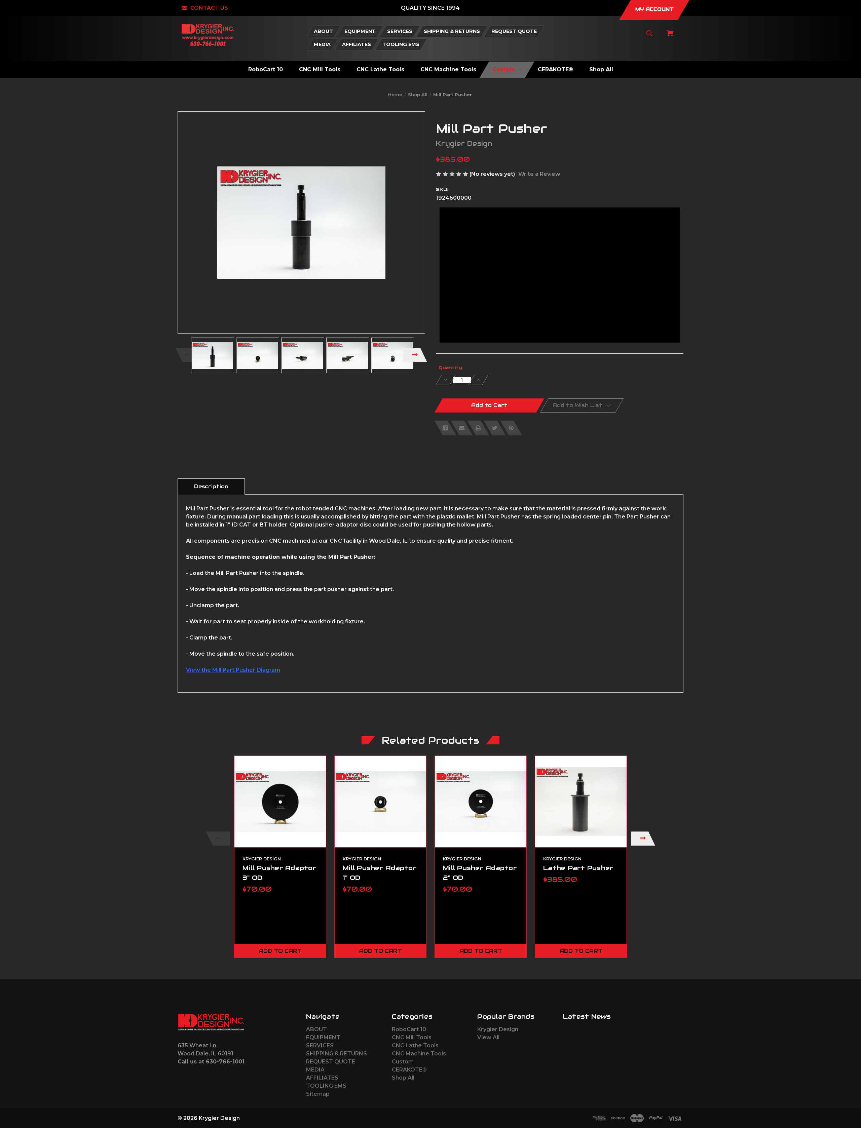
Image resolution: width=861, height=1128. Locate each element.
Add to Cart (280, 951)
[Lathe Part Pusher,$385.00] (581, 801)
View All (488, 1037)
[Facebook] (445, 428)
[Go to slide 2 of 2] (459, 966)
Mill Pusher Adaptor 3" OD (279, 873)
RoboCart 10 (409, 1029)
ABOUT (316, 1029)
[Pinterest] (511, 428)
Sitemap (318, 1094)
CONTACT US (209, 8)
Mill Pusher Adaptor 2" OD (480, 873)
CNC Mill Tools (412, 1037)
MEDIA (315, 1069)
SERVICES (320, 1045)
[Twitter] (494, 428)
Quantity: (451, 368)
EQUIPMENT (323, 1037)
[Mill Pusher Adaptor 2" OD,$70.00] (480, 801)
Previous (188, 355)
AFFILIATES (322, 1078)
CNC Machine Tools (419, 1053)
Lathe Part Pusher (578, 868)
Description (211, 486)
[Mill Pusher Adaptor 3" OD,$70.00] (280, 801)
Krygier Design (497, 1029)
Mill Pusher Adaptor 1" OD (380, 873)
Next (415, 355)
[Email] (461, 428)
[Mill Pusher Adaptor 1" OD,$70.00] (380, 801)
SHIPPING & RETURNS (336, 1053)
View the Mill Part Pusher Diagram (233, 670)
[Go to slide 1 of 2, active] (449, 966)
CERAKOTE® (409, 1069)
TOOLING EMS (326, 1086)
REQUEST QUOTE (330, 1061)
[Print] (478, 428)
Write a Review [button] (539, 174)
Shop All (403, 1078)
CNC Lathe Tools (415, 1045)
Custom (403, 1061)
